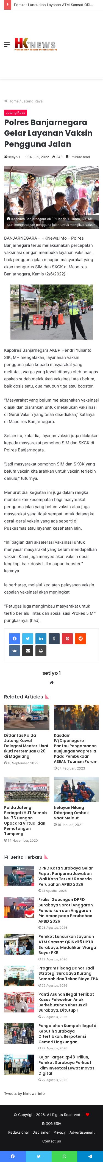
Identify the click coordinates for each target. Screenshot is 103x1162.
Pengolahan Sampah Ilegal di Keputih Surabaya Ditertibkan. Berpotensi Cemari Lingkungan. (68, 1034)
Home (13, 101)
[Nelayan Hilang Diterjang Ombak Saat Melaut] (76, 789)
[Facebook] (14, 638)
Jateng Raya (32, 101)
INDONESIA (51, 1123)
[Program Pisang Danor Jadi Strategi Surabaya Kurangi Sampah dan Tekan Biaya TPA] (19, 976)
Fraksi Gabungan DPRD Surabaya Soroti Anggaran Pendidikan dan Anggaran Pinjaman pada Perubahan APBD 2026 (65, 910)
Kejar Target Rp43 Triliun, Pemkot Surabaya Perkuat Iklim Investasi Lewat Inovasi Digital (67, 1065)
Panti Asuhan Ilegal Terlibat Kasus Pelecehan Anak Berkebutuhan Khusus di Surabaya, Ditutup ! (66, 1002)
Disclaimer (41, 1132)
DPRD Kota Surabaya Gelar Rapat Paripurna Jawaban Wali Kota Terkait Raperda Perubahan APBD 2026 (65, 876)
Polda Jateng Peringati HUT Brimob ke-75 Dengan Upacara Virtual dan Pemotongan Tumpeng (25, 820)
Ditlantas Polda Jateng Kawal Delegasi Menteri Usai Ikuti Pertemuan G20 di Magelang (26, 746)
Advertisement (82, 1132)
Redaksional (18, 1132)
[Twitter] (27, 638)
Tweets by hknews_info (24, 1093)
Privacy (60, 1132)
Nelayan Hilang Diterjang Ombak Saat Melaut (71, 813)
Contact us (51, 1141)
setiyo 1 (14, 157)
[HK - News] (36, 44)
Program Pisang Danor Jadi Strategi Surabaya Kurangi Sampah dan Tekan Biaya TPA (68, 973)
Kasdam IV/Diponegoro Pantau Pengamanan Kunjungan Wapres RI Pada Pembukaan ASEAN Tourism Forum (76, 748)
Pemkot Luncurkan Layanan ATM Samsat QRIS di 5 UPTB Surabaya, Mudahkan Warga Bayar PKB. (67, 944)
